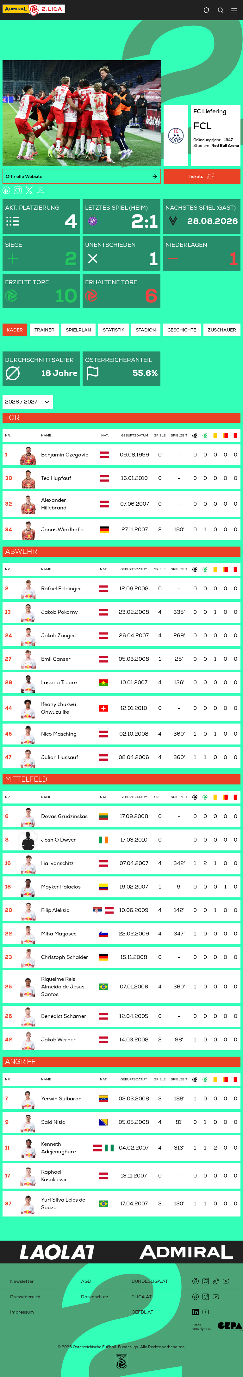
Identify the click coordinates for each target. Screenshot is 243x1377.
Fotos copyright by (201, 1327)
